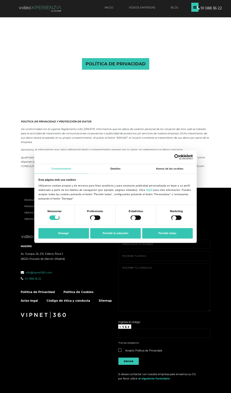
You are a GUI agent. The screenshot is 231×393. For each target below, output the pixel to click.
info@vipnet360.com (39, 272)
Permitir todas (167, 233)
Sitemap (105, 300)
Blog (174, 7)
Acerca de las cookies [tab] (169, 168)
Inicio (108, 7)
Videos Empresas (142, 7)
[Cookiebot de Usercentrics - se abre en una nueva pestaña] (177, 157)
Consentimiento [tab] (61, 168)
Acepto (143, 350)
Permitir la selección (115, 233)
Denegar (63, 233)
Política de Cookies (78, 292)
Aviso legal (29, 300)
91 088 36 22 (211, 8)
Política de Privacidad (38, 292)
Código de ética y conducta (68, 300)
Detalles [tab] (115, 168)
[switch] (95, 218)
